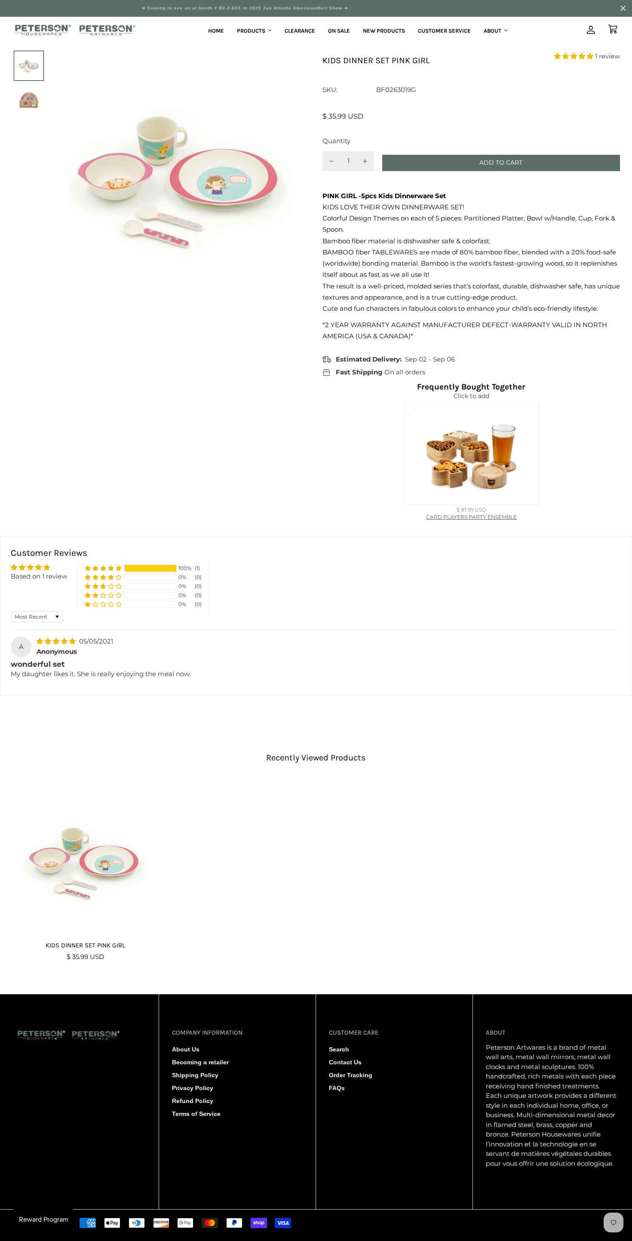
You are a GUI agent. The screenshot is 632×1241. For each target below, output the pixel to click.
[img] (57, 641)
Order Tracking (350, 1075)
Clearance (300, 30)
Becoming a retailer (200, 1062)
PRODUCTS (251, 30)
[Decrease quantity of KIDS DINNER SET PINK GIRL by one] (331, 161)
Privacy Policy (192, 1088)
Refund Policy (192, 1100)
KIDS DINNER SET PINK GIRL (85, 945)
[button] (574, 56)
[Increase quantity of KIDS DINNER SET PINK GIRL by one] (365, 161)
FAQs (337, 1088)
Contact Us (345, 1062)
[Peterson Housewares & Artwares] (75, 30)
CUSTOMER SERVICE (444, 30)
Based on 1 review (39, 576)
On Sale (339, 30)
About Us (185, 1049)
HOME (216, 30)
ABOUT (492, 30)
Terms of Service (196, 1113)
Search (339, 1049)
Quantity (336, 141)
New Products (384, 30)
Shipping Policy (195, 1075)
